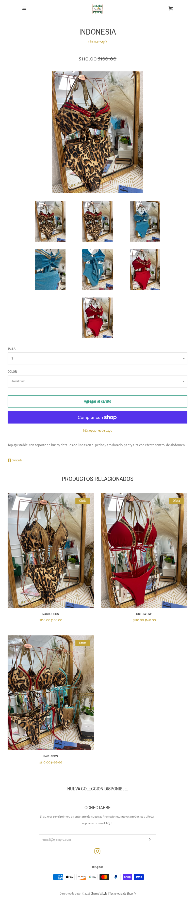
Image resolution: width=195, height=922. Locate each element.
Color (12, 371)
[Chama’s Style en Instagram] (97, 852)
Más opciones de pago (97, 430)
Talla (11, 349)
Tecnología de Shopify (122, 893)
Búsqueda (97, 867)
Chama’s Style (97, 42)
